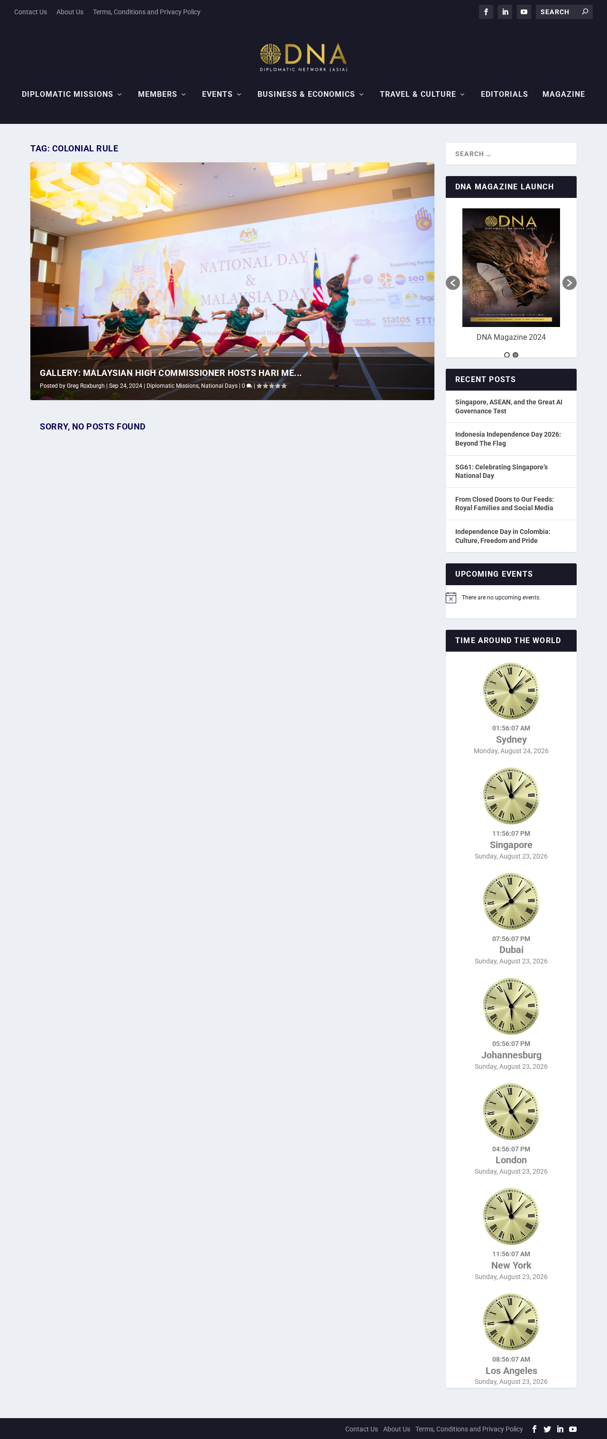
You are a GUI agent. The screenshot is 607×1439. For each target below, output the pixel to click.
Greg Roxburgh (86, 386)
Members (157, 95)
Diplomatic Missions (67, 95)
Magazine (564, 95)
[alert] (511, 597)
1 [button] (507, 355)
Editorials (504, 95)
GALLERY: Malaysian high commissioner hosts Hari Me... (171, 373)
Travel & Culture (418, 95)
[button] (453, 283)
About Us (69, 12)
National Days (219, 386)
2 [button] (515, 355)
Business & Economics (306, 95)
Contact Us (30, 12)
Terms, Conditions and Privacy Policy (147, 12)
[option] (511, 278)
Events (217, 95)
